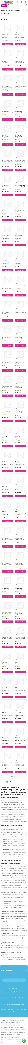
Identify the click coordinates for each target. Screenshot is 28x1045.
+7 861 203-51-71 (9, 986)
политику (16, 1037)
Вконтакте (5, 997)
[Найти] (25, 5)
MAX (19, 997)
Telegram (8, 997)
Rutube (15, 997)
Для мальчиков (7, 897)
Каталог (3, 967)
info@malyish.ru (15, 988)
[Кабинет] (21, 2)
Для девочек (6, 901)
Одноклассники (12, 997)
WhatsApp (22, 997)
